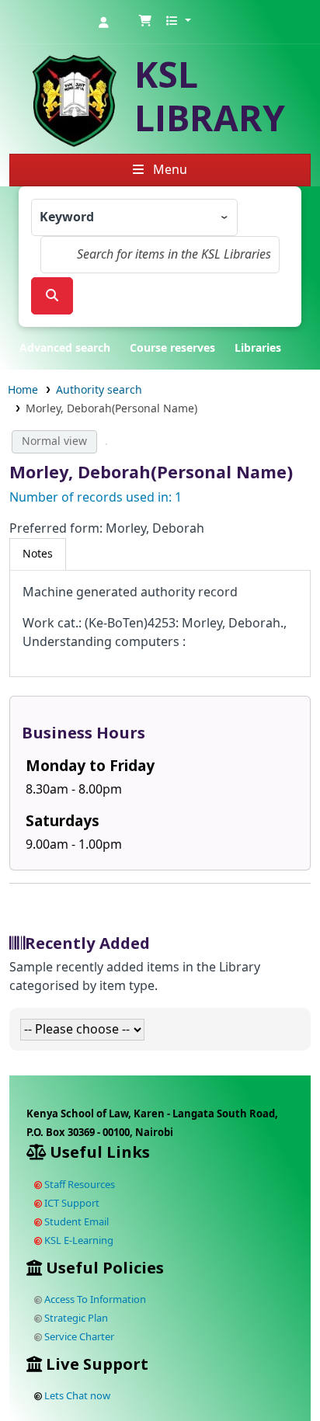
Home (23, 390)
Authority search (99, 390)
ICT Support (70, 1203)
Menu (168, 170)
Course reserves (172, 348)
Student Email (75, 1221)
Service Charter (78, 1336)
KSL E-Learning (77, 1240)
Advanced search (64, 348)
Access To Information (94, 1299)
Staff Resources (78, 1184)
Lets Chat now (77, 1395)
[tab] (37, 554)
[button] (145, 21)
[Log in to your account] (103, 22)
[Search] (52, 295)
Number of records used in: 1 (95, 497)
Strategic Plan (75, 1318)
